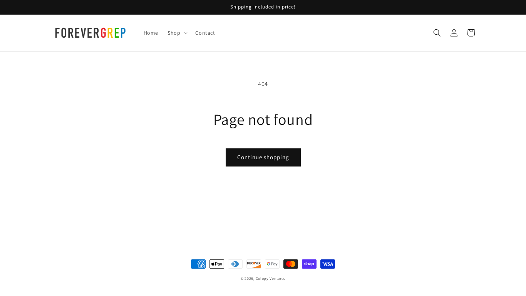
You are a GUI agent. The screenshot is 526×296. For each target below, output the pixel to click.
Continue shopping (263, 157)
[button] (177, 33)
